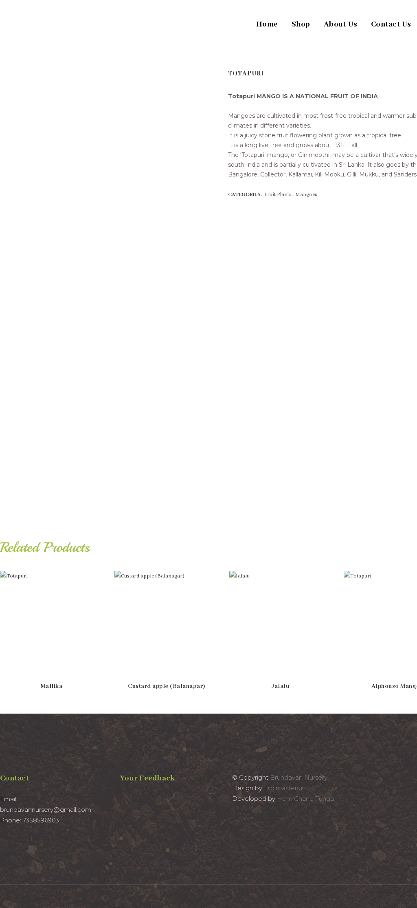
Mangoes (306, 194)
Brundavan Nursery (298, 777)
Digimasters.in (285, 788)
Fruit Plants (278, 194)
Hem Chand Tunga (305, 798)
